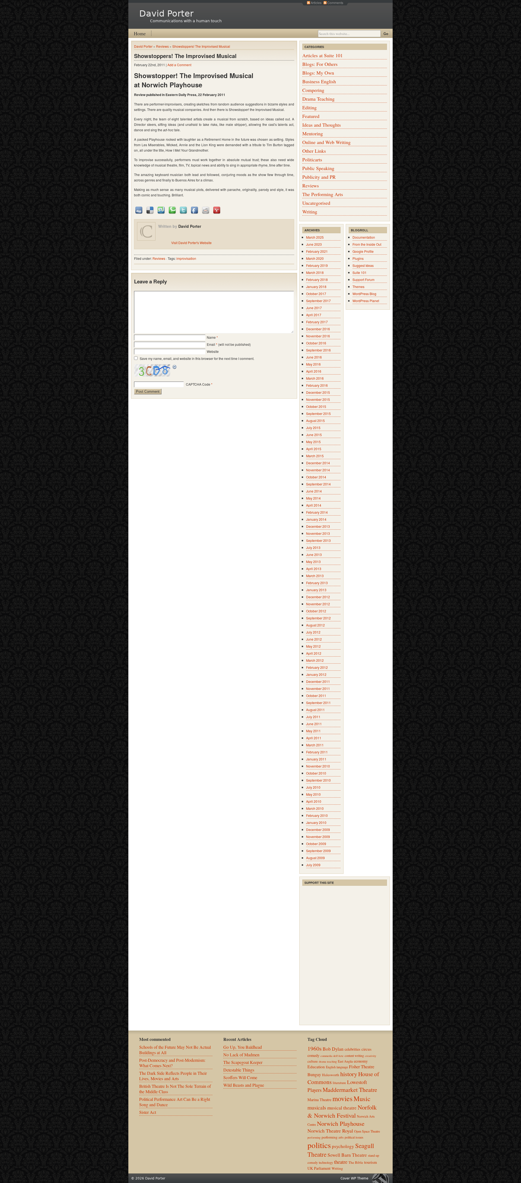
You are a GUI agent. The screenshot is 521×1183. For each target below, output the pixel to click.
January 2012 (316, 674)
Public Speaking (318, 168)
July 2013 (313, 547)
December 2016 (318, 329)
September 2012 (318, 618)
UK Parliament (319, 1168)
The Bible (355, 1162)
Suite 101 (359, 272)
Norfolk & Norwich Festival (342, 1111)
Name (211, 337)
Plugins (358, 258)
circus (366, 1049)
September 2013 (318, 540)
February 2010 (317, 815)
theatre (340, 1161)
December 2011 (318, 681)
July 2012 (313, 632)
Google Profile (363, 251)
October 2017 (316, 293)
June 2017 (314, 307)
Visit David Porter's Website (191, 242)
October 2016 (316, 343)
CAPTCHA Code (198, 384)
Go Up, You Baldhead (242, 1047)
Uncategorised (316, 203)
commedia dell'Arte (332, 1056)
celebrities (352, 1049)
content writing (354, 1055)
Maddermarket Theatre (350, 1090)
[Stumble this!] (161, 209)
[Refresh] (174, 367)
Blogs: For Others (320, 64)
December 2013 (318, 526)
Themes (358, 286)
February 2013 (317, 582)
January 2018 (316, 286)
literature (339, 1082)
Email (211, 344)
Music (362, 1098)
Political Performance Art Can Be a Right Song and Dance (174, 1101)
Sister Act (147, 1112)
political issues (354, 1137)
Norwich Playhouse (340, 1123)
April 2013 (313, 568)
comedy (313, 1055)
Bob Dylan (333, 1049)
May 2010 (313, 794)
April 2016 (313, 371)
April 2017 (313, 314)
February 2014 (317, 512)
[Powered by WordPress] (382, 1178)
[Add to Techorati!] (172, 209)
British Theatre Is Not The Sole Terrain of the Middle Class (175, 1088)
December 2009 (318, 829)
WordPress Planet (365, 300)
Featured (310, 116)
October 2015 (316, 406)
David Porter (166, 13)
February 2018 (317, 279)
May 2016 (313, 364)
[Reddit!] (206, 209)
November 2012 (318, 604)
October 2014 (316, 477)
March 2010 (315, 808)
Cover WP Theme (354, 1178)
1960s (314, 1048)
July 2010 (313, 787)
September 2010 (318, 780)
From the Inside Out (366, 244)
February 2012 (317, 667)
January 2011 (316, 759)
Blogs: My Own (318, 72)
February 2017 (317, 321)
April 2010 (313, 801)
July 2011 (313, 716)
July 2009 (313, 864)
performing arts (333, 1137)
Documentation (363, 237)
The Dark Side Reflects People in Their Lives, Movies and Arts (173, 1075)
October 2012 (316, 611)
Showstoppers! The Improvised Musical (201, 46)
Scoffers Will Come (240, 1077)
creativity (370, 1056)
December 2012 (318, 596)
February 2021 (317, 251)
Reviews (162, 46)
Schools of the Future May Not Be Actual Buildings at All (175, 1049)
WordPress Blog (364, 293)
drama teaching (328, 1061)
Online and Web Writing (326, 142)
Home (140, 33)
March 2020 (315, 258)
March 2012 (315, 660)
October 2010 (316, 773)
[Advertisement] (343, 920)
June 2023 (314, 244)
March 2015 (315, 455)
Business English (319, 81)
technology (326, 1162)
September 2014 (318, 484)
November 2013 (318, 533)
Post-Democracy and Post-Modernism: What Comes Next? (172, 1062)
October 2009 (316, 843)
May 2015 (313, 441)
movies (342, 1098)
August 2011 (315, 709)
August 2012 (315, 625)
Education (316, 1066)
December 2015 (318, 392)
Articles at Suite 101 (322, 55)
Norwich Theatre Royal (330, 1130)
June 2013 (314, 554)
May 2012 (313, 646)
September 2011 (318, 702)
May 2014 (313, 498)
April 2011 (313, 738)
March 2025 (315, 237)
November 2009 (318, 836)
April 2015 (313, 448)
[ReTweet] (184, 209)
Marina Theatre (319, 1099)
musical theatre (342, 1108)
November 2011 (318, 688)
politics (319, 1145)
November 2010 (318, 766)
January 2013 (316, 589)
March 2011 (315, 745)
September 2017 (318, 300)
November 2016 (318, 336)
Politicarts (312, 159)
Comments (335, 2)
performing (313, 1137)
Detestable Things (238, 1070)
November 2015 (318, 399)
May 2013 (313, 561)
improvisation (186, 258)
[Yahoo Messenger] (217, 209)
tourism (370, 1162)
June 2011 (314, 723)
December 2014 (318, 463)
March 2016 (315, 378)
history (348, 1074)
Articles (316, 2)
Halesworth (330, 1074)
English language (337, 1067)
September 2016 (318, 350)
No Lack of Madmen (241, 1054)
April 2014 (313, 505)
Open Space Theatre (367, 1131)
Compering (313, 90)
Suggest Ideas (363, 265)
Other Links (314, 151)
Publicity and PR (319, 177)
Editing (309, 107)
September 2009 (318, 850)
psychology (343, 1146)
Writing (309, 211)
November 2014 (318, 470)
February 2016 (317, 385)
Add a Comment (179, 64)
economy (361, 1061)
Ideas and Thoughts (321, 125)
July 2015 (313, 427)
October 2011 (316, 695)
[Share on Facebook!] (195, 209)
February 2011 (317, 752)
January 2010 (316, 822)
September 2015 (318, 413)
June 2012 (314, 639)
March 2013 (315, 575)
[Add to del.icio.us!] (150, 209)
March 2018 (315, 272)
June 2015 (314, 434)
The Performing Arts (322, 194)
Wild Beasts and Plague (243, 1085)
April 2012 (313, 653)
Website (213, 351)
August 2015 (315, 420)
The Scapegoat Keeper (242, 1062)
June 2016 (314, 357)
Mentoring (312, 133)
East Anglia (345, 1061)
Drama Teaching (318, 98)
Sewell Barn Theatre (347, 1155)
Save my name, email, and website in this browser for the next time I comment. (197, 358)
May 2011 (313, 730)
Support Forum (363, 279)
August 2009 (315, 857)
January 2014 (316, 519)
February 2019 (317, 265)
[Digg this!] (139, 209)
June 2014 (314, 491)
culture (312, 1061)
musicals (316, 1107)
